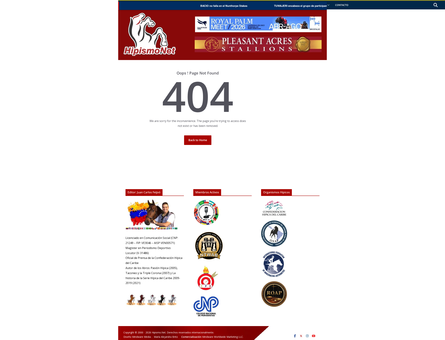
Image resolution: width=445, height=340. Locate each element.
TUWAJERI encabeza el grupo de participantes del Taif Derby (301, 6)
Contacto (341, 5)
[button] (328, 5)
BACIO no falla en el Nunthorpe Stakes (214, 6)
